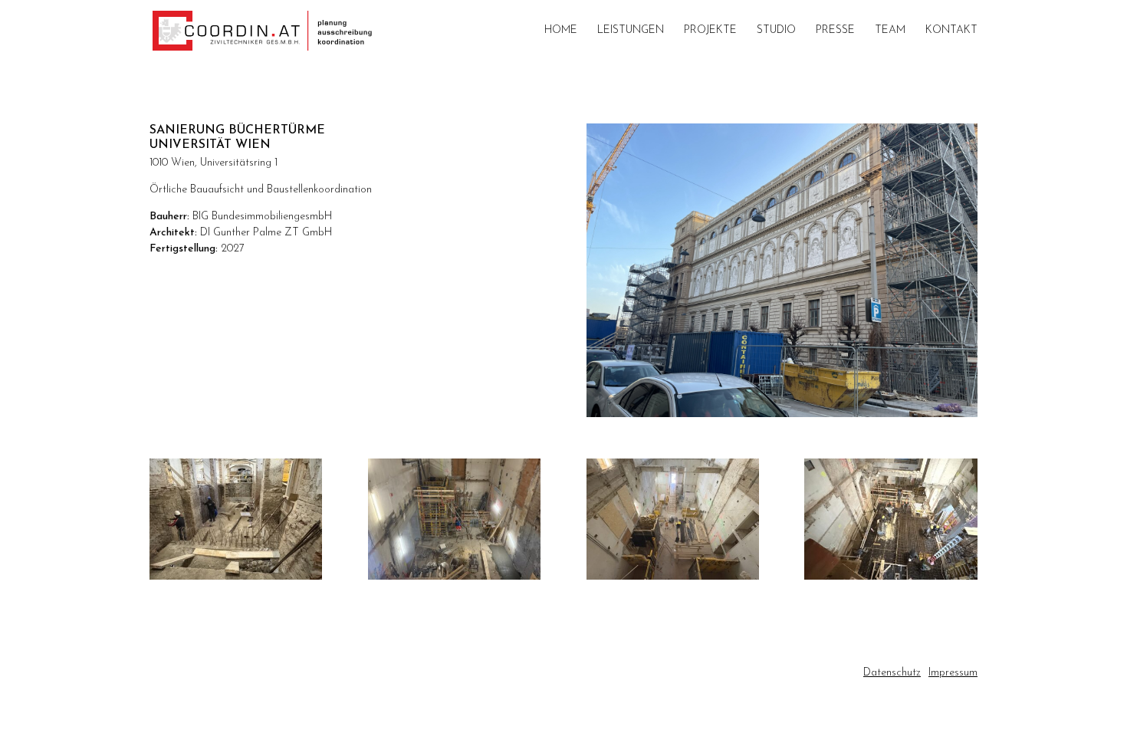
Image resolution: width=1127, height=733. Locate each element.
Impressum (953, 673)
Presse (835, 30)
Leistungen (630, 30)
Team (890, 30)
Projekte (710, 30)
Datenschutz (892, 673)
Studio (776, 30)
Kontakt (951, 30)
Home (560, 30)
